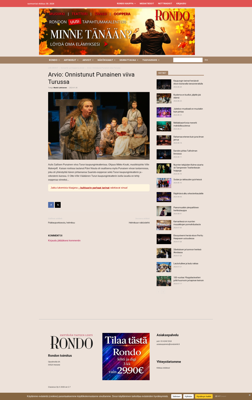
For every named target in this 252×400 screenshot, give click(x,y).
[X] (58, 205)
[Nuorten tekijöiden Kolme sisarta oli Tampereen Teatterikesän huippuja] (164, 168)
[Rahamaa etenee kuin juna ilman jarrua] (164, 140)
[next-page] (163, 292)
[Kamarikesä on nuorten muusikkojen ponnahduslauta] (164, 225)
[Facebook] (51, 205)
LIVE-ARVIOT (53, 68)
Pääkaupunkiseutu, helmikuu (61, 222)
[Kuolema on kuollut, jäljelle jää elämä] (164, 98)
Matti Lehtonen (60, 87)
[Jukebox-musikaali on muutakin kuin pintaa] (164, 112)
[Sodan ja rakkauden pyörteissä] (164, 183)
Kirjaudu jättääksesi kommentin (64, 240)
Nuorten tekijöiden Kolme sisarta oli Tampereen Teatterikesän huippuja (188, 168)
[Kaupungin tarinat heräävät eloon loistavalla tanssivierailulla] (164, 84)
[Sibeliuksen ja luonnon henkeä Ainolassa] (164, 253)
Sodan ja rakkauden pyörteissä (188, 179)
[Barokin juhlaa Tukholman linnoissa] (164, 154)
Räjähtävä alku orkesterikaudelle (188, 193)
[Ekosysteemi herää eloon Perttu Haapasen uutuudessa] (164, 239)
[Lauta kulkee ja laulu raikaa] (164, 267)
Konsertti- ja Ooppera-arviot (72, 68)
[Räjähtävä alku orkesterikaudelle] (164, 197)
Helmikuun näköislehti (139, 222)
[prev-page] (158, 292)
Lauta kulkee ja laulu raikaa (186, 263)
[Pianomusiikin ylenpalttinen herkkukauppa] (164, 211)
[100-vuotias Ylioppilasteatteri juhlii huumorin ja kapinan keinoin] (164, 281)
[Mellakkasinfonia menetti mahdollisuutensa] (164, 126)
